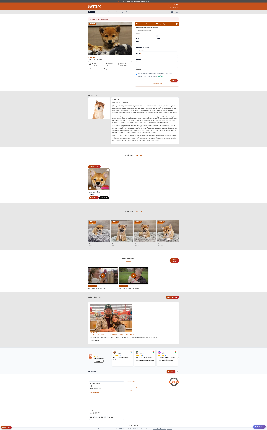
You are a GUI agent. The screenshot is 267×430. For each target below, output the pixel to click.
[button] (112, 358)
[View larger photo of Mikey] (107, 170)
